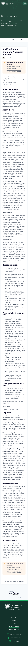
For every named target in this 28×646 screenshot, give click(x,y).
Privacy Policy (14, 626)
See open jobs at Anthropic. (14, 66)
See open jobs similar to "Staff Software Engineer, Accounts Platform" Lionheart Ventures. (14, 70)
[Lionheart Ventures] (7, 3)
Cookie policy (18, 597)
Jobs (14, 623)
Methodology (14, 614)
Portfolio (14, 617)
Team (14, 620)
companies (7, 40)
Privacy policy (10, 597)
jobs (2, 40)
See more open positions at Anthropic (14, 581)
